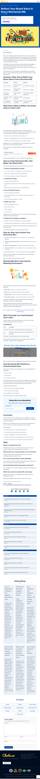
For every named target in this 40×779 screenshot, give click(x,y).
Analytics (6, 500)
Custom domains (7, 85)
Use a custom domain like (10, 171)
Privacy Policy (26, 774)
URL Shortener (7, 528)
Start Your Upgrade (20, 352)
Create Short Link (6, 21)
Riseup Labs (21, 776)
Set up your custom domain (11, 237)
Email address (8, 405)
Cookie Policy (33, 774)
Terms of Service (18, 774)
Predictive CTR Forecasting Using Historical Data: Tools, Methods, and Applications (18, 504)
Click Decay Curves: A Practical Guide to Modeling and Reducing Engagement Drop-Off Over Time (19, 510)
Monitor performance (9, 251)
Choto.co (8, 102)
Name (5, 736)
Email (22, 736)
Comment (6, 723)
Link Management (7, 521)
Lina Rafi (5, 13)
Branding (9, 483)
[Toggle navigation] (38, 1)
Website (6, 741)
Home (2, 5)
